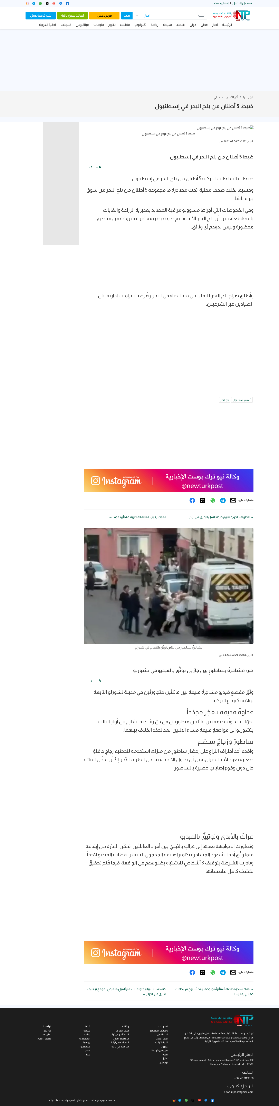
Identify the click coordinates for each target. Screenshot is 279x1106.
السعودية (84, 1038)
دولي (193, 24)
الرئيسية (247, 97)
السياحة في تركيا (120, 1042)
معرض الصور (44, 1038)
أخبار (215, 24)
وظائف (125, 1026)
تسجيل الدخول (242, 3)
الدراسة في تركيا (120, 1046)
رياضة (154, 24)
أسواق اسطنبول (242, 399)
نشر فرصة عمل (40, 15)
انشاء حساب (220, 3)
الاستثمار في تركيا (119, 1034)
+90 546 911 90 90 (243, 1078)
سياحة (167, 24)
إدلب (87, 1034)
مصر (87, 1050)
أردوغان (163, 1062)
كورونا (164, 1046)
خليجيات (66, 24)
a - (90, 167)
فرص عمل (104, 15)
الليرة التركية (161, 1042)
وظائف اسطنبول (158, 1030)
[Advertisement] (139, 60)
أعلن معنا (46, 1034)
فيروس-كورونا (160, 1050)
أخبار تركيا (163, 1026)
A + (98, 167)
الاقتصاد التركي (121, 1038)
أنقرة (165, 1054)
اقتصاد (180, 24)
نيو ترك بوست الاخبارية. (60, 1100)
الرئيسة (227, 24)
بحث (127, 15)
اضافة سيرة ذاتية (72, 15)
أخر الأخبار (232, 97)
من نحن (47, 1030)
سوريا (87, 1030)
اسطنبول (162, 1034)
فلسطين (85, 1046)
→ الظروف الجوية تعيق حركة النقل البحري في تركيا (221, 517)
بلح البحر (225, 399)
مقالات (125, 24)
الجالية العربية (47, 24)
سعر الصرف (122, 1030)
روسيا (86, 1042)
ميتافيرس (82, 24)
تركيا (87, 1026)
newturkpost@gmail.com (238, 1092)
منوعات (99, 24)
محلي (204, 24)
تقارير (112, 24)
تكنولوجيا (140, 24)
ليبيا (88, 1054)
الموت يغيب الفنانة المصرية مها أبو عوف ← (137, 517)
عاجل (165, 1058)
